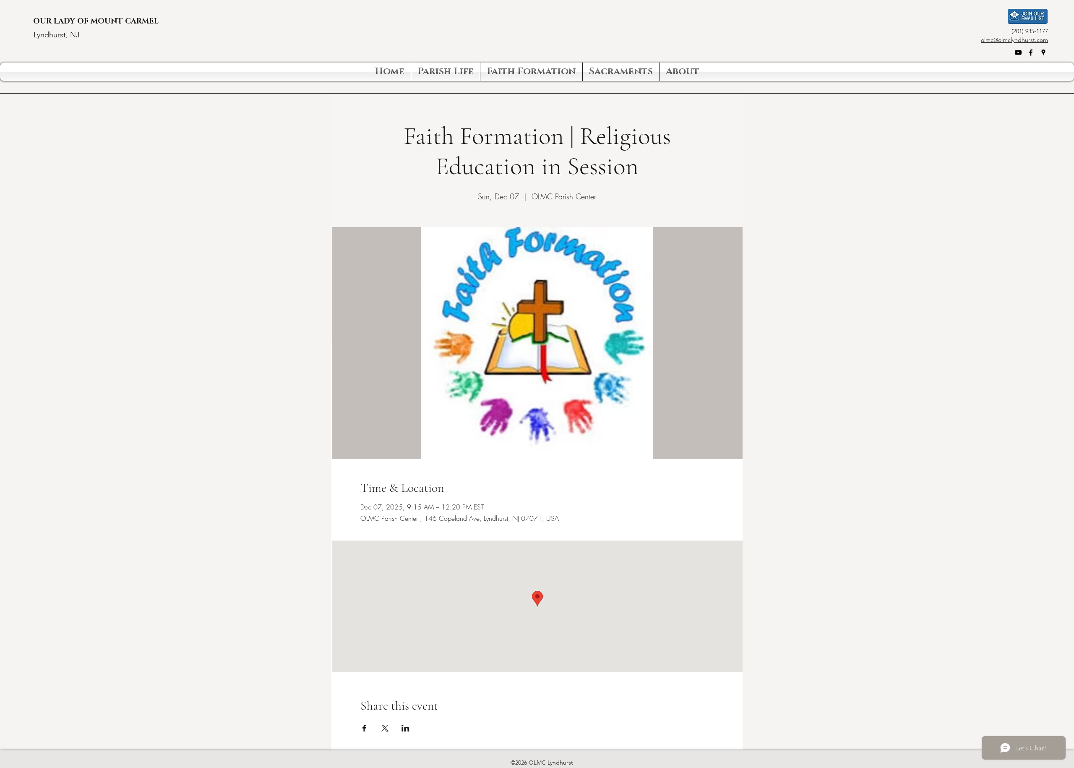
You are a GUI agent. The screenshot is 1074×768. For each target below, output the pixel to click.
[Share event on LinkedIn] (405, 728)
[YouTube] (1018, 52)
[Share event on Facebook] (364, 728)
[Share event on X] (385, 728)
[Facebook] (1031, 52)
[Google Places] (1043, 52)
